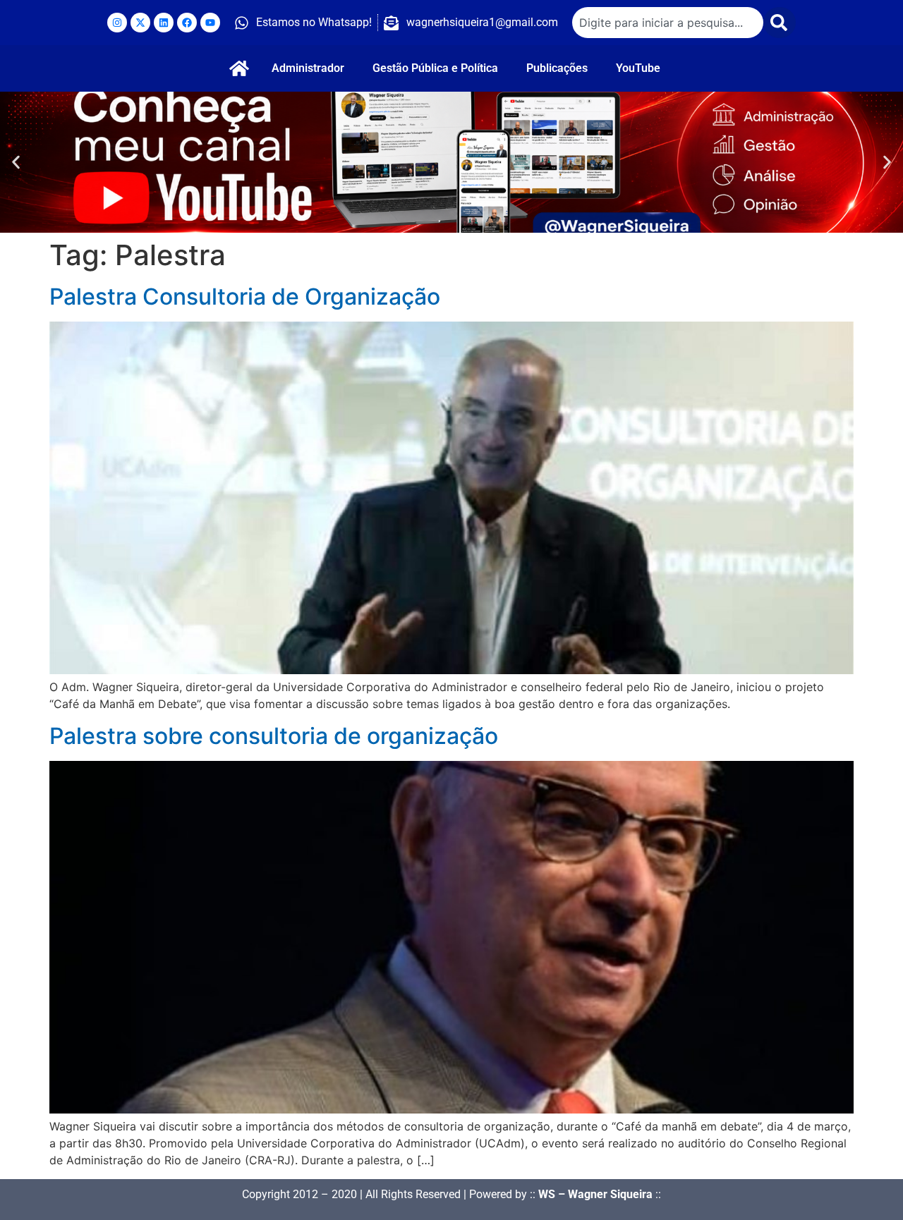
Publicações (557, 68)
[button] (16, 162)
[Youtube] (210, 22)
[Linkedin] (164, 22)
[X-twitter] (140, 22)
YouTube (638, 68)
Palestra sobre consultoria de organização (273, 736)
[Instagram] (117, 22)
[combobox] (667, 22)
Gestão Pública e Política (435, 68)
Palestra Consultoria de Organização (244, 296)
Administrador (308, 68)
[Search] (779, 22)
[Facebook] (187, 22)
